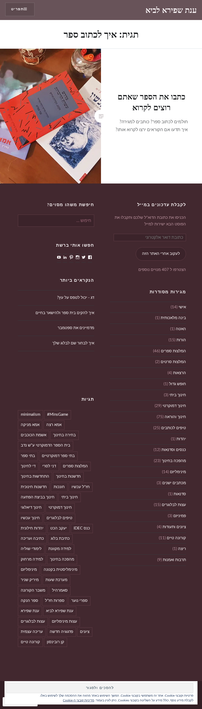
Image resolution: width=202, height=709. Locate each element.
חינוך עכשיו (30, 518)
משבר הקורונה (33, 590)
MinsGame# (57, 415)
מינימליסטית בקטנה (60, 570)
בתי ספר (28, 456)
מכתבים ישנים (174, 483)
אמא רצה (54, 425)
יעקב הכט (58, 528)
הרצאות (179, 373)
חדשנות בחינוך (68, 476)
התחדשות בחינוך (35, 476)
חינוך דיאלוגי (31, 507)
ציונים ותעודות (174, 527)
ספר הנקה (29, 601)
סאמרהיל (60, 590)
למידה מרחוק (32, 559)
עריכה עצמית (32, 632)
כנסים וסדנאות (173, 450)
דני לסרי (49, 466)
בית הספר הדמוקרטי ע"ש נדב (45, 445)
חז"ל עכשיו (81, 487)
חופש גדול (177, 384)
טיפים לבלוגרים (59, 518)
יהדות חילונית (32, 528)
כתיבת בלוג (60, 539)
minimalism (30, 415)
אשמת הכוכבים (33, 435)
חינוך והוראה (175, 417)
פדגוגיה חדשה (61, 632)
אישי (182, 307)
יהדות (181, 439)
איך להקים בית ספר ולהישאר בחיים (65, 313)
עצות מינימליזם (64, 621)
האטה (181, 329)
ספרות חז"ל (54, 601)
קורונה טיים (176, 538)
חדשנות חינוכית (34, 487)
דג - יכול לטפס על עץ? (75, 298)
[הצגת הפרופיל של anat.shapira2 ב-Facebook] (90, 257)
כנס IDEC (82, 528)
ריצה (182, 549)
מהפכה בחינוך (174, 461)
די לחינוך (28, 466)
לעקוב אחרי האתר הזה (161, 254)
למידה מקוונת (59, 549)
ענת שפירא (30, 611)
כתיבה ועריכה (32, 539)
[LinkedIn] (65, 257)
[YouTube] (59, 257)
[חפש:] (56, 221)
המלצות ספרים (173, 351)
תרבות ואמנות (174, 560)
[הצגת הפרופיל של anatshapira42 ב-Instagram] (77, 257)
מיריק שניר (30, 580)
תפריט (17, 9)
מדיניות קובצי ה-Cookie (78, 700)
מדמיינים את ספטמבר (76, 328)
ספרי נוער (79, 601)
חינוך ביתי (177, 395)
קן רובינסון (55, 642)
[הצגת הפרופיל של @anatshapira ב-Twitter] (84, 257)
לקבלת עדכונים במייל (161, 205)
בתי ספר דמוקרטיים (58, 456)
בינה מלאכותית (173, 318)
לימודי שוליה (31, 549)
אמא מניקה (30, 425)
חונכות (59, 487)
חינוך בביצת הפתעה (37, 497)
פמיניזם (179, 516)
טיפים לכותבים (173, 428)
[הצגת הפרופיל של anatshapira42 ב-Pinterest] (71, 257)
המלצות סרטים (173, 362)
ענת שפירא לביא (171, 9)
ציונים (84, 632)
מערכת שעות (56, 580)
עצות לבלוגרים (174, 505)
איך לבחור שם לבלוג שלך (73, 343)
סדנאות (180, 494)
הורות (181, 340)
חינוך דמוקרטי (174, 406)
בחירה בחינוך (64, 435)
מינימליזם (178, 472)
